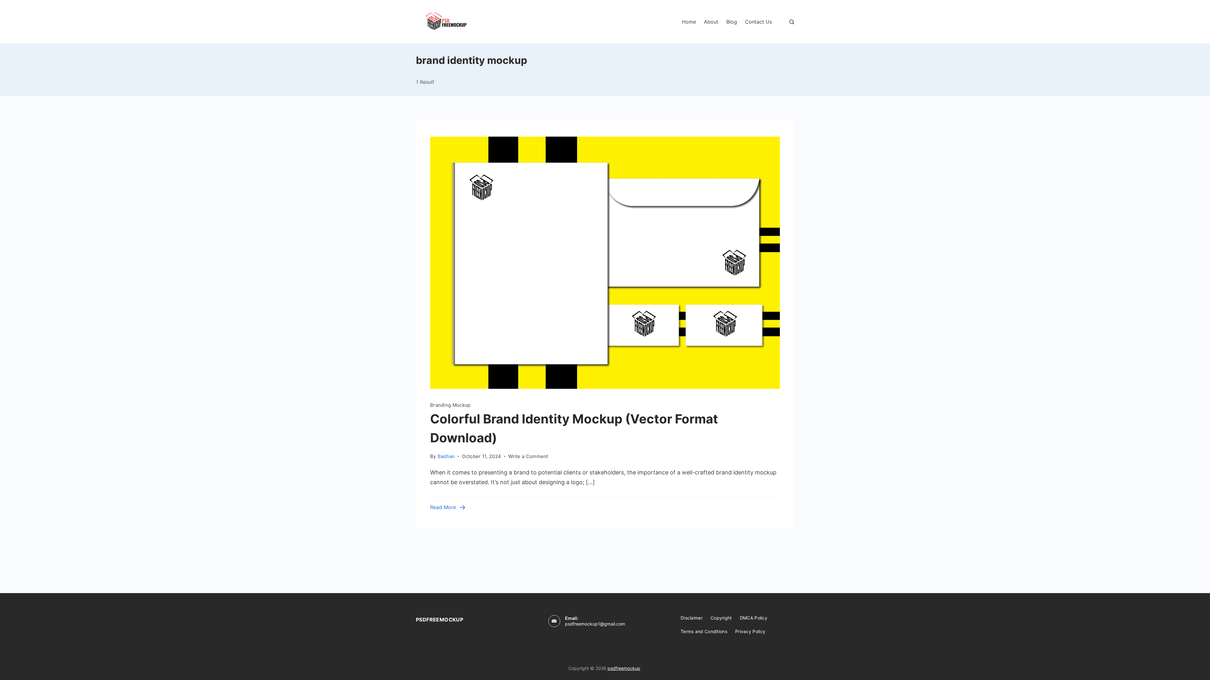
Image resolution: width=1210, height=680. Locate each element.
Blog (731, 22)
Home (689, 22)
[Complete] (605, 386)
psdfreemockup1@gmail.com (595, 623)
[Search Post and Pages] (791, 22)
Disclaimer (692, 617)
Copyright (721, 617)
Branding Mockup (450, 405)
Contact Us (758, 22)
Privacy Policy (750, 631)
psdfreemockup (624, 668)
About (711, 22)
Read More (443, 507)
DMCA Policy (753, 617)
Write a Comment (528, 455)
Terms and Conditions (704, 631)
